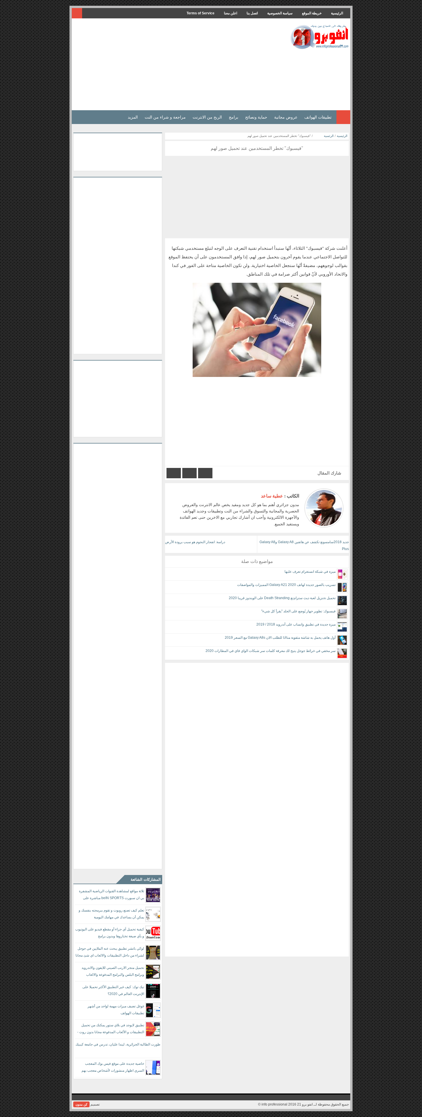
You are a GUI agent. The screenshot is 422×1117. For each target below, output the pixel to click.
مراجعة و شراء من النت (165, 117)
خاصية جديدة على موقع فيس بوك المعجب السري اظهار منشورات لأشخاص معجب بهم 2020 (113, 1068)
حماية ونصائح (256, 117)
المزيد (133, 117)
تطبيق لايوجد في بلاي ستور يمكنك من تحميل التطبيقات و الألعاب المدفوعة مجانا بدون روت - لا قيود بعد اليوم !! (110, 1029)
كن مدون (81, 1104)
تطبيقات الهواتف (318, 117)
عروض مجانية (285, 117)
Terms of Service (200, 13)
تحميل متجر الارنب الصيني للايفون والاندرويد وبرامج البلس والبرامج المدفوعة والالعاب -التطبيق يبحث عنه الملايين (113, 972)
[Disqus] (257, 734)
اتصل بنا (252, 13)
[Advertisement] (177, 64)
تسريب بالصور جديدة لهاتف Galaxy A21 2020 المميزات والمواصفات (286, 585)
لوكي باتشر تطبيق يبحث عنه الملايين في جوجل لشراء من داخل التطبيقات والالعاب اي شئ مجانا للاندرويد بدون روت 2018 (110, 952)
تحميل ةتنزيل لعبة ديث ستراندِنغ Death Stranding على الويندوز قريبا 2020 (282, 598)
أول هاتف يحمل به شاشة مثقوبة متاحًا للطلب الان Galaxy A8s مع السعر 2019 (280, 638)
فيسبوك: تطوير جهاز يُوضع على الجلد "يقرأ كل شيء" (298, 611)
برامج (233, 117)
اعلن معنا (230, 13)
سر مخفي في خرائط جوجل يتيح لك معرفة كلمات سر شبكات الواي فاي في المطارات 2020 (271, 651)
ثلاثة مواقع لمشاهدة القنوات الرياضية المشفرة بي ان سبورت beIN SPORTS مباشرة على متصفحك (111, 895)
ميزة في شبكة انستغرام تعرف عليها (310, 572)
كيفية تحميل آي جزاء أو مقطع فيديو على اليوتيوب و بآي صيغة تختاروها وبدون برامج (109, 932)
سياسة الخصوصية (280, 13)
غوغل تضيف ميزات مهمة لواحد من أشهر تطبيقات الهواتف (116, 1009)
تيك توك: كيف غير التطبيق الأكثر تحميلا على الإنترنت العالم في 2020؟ (113, 990)
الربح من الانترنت (207, 117)
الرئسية (329, 136)
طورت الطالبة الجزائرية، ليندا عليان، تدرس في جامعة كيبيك (118, 1044)
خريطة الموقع (312, 13)
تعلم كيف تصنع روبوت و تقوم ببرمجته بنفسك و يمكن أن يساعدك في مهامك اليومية (111, 913)
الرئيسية (337, 13)
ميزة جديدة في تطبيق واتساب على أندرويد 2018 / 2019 (296, 624)
